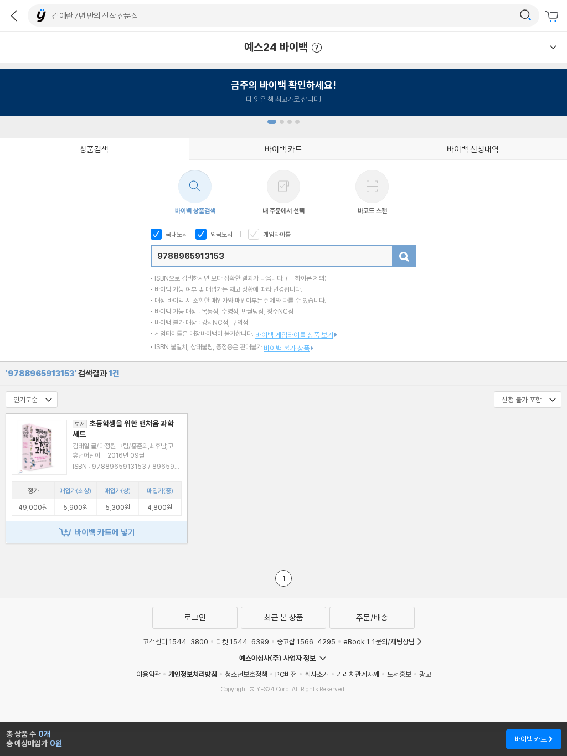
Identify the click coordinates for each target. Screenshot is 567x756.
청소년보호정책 (246, 674)
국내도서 (176, 234)
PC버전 (286, 674)
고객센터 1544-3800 (175, 641)
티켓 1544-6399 (242, 641)
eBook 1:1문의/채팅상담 (379, 641)
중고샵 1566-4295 (306, 641)
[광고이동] (525, 15)
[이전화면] (14, 15)
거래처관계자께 (358, 674)
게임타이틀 (276, 234)
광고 (425, 674)
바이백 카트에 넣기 (104, 532)
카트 (553, 17)
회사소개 (317, 674)
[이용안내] (553, 47)
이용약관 (148, 674)
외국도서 (221, 234)
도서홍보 (399, 674)
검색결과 (63, 373)
